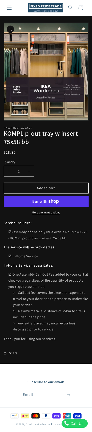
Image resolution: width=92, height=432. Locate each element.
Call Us (76, 423)
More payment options (46, 212)
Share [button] (13, 353)
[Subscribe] (68, 394)
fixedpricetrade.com (38, 424)
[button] (9, 8)
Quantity (10, 162)
